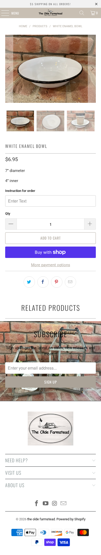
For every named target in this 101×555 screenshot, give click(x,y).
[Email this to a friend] (70, 282)
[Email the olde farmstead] (64, 504)
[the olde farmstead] (50, 13)
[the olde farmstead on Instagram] (55, 504)
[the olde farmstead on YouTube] (46, 504)
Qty (7, 213)
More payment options (50, 265)
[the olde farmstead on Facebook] (37, 504)
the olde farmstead (41, 519)
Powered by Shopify (70, 519)
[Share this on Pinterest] (56, 282)
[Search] (82, 13)
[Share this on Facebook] (43, 282)
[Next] (92, 69)
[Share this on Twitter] (29, 282)
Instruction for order (20, 191)
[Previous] (9, 69)
